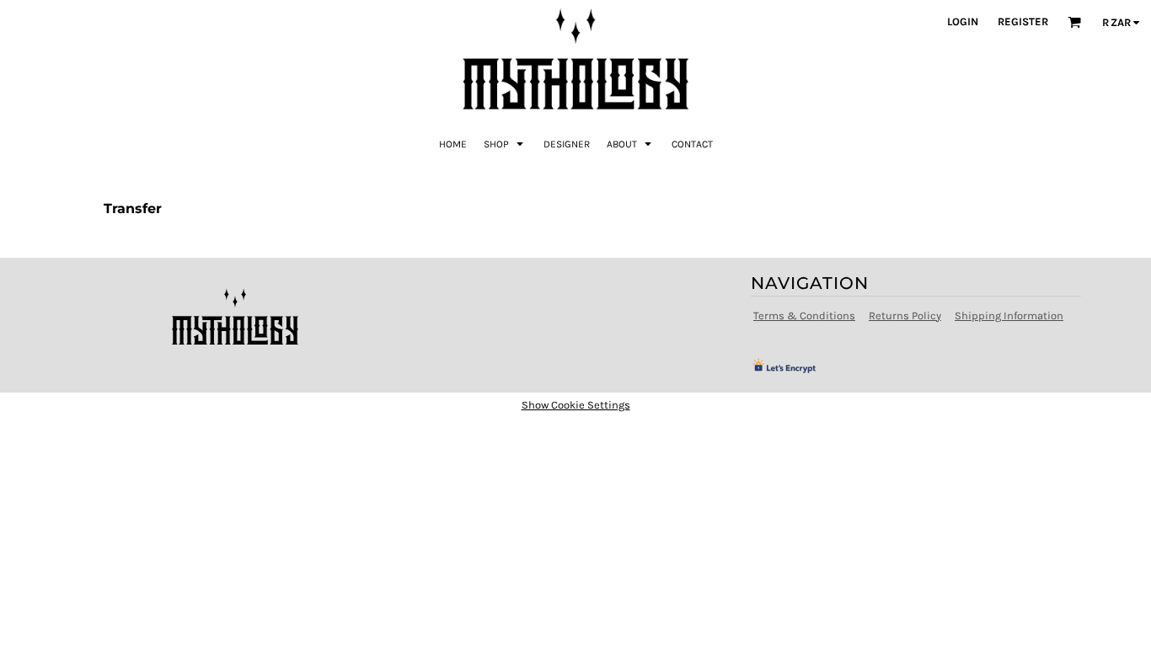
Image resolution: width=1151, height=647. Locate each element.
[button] (505, 143)
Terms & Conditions (804, 315)
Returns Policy (905, 315)
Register (1023, 21)
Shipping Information (1009, 315)
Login (962, 21)
